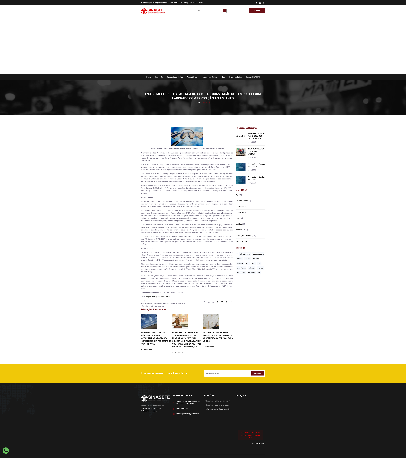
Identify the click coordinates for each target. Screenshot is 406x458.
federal (247, 259)
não (253, 263)
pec (259, 263)
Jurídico (239, 224)
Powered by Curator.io (258, 443)
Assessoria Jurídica (210, 77)
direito (239, 259)
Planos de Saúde (235, 77)
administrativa (245, 254)
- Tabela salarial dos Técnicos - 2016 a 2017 (217, 401)
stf (259, 273)
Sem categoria (241, 241)
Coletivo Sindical (242, 201)
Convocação (240, 212)
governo (240, 263)
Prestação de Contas (175, 77)
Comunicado (240, 207)
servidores (241, 273)
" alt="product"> (241, 135)
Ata (237, 195)
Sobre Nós (159, 77)
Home (148, 77)
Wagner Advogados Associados (158, 297)
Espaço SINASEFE (253, 77)
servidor (260, 268)
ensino (238, 218)
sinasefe (251, 273)
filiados (256, 259)
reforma (251, 268)
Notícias (239, 230)
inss (247, 263)
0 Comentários (146, 350)
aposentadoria (258, 254)
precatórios (241, 268)
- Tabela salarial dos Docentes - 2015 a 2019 (217, 405)
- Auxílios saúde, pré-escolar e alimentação (217, 409)
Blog (223, 77)
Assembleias (192, 77)
